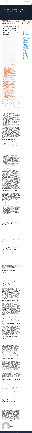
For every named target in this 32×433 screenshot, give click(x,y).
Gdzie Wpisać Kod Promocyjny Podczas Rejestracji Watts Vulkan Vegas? (9, 84)
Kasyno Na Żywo (6, 89)
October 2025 (25, 37)
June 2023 (25, 40)
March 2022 (25, 54)
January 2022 (25, 56)
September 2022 (26, 48)
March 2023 (25, 43)
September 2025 (26, 38)
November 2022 (25, 47)
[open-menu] (31, 4)
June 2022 (25, 51)
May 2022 (24, 52)
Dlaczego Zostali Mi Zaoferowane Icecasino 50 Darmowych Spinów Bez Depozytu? (9, 87)
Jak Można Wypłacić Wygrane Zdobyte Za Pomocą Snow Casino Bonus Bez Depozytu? (9, 71)
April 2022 (25, 53)
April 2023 (25, 42)
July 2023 (24, 39)
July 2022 (24, 50)
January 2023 (25, 45)
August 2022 (25, 49)
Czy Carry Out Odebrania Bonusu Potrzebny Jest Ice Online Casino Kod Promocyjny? (9, 57)
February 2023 (25, 44)
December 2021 (25, 57)
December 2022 (25, 46)
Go (29, 22)
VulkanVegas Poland (5, 20)
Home (17, 13)
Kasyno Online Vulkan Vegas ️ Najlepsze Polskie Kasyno (17, 14)
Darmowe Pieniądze (7, 63)
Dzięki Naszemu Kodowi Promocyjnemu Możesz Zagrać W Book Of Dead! (9, 96)
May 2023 (24, 41)
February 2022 (25, 55)
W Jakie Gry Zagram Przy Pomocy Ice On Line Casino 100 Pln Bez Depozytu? (9, 93)
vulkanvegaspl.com (5, 244)
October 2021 (25, 58)
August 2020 (25, 59)
